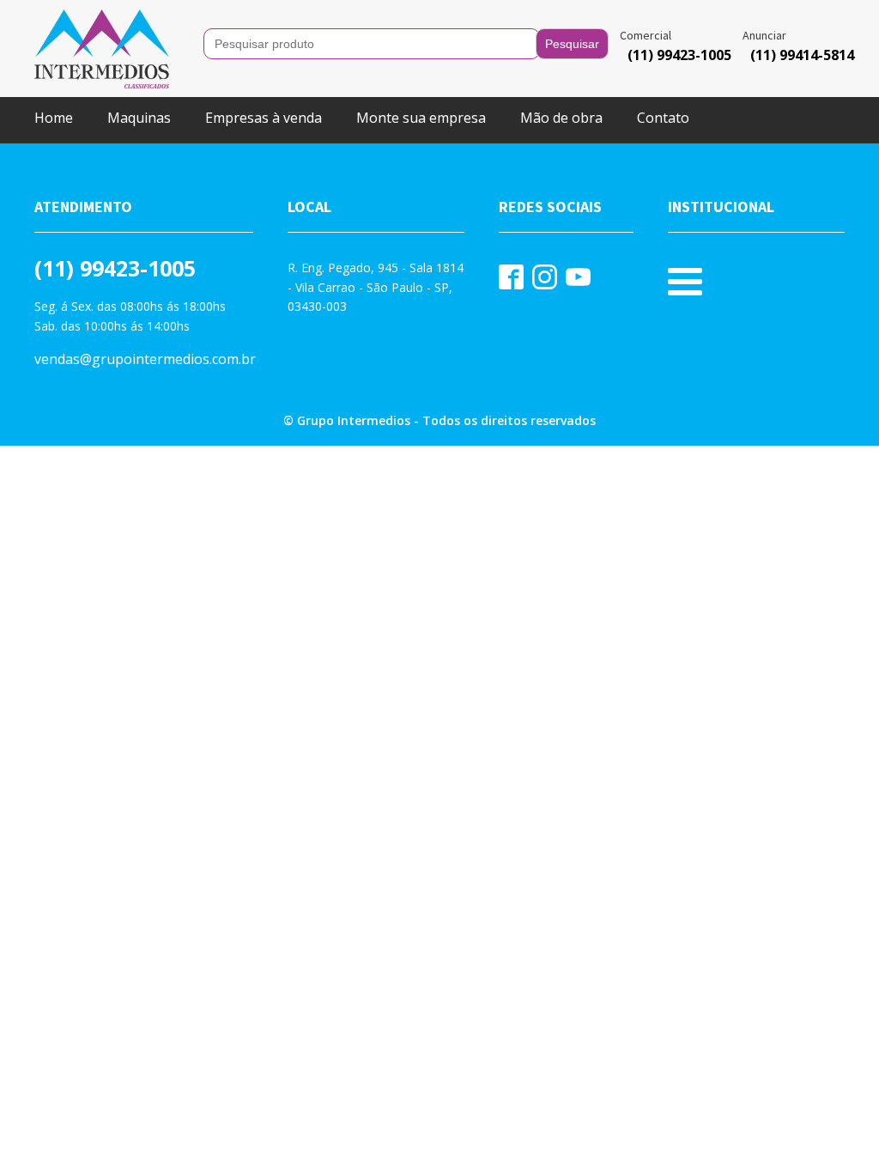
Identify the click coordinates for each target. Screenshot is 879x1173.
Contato (663, 117)
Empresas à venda (263, 117)
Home (53, 117)
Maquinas (139, 117)
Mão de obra (561, 117)
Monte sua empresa (421, 117)
